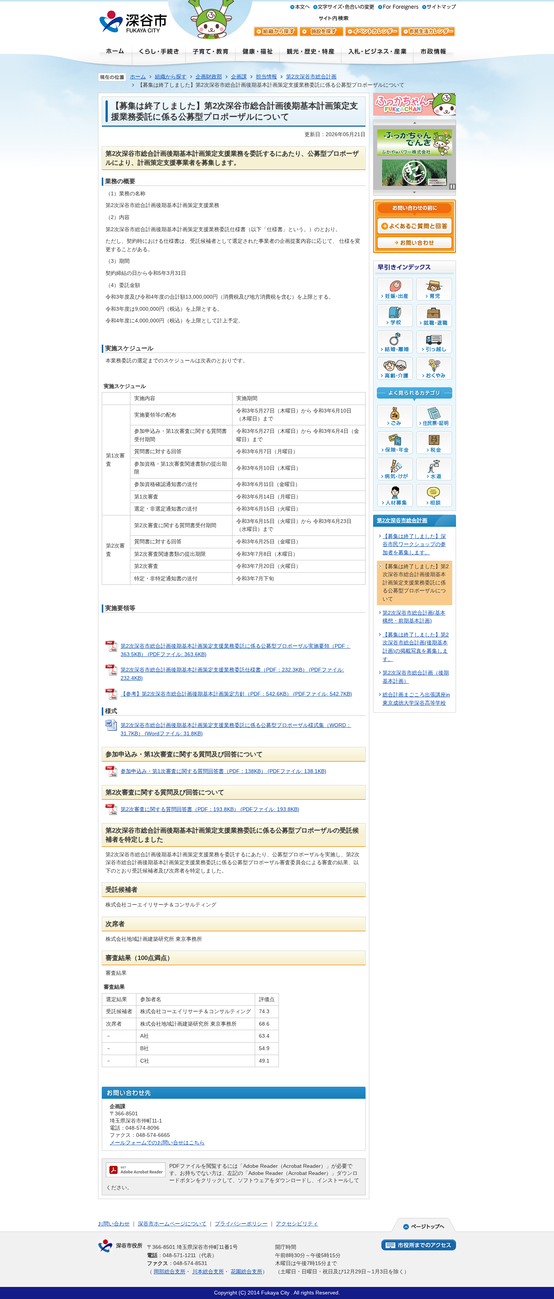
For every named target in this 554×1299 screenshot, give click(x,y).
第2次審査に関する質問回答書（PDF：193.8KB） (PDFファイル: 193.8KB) (210, 809)
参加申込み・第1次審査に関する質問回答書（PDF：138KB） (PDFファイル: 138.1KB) (223, 771)
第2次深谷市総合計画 (311, 77)
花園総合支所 (246, 1271)
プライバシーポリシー (241, 1224)
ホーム (138, 77)
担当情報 (266, 77)
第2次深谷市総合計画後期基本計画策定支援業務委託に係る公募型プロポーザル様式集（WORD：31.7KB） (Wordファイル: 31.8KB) (236, 729)
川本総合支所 (208, 1271)
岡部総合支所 (169, 1271)
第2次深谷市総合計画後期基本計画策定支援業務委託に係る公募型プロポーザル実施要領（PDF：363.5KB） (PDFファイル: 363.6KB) (235, 650)
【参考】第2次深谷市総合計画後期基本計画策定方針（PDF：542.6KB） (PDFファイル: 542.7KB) (236, 694)
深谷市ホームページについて (172, 1224)
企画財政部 (209, 77)
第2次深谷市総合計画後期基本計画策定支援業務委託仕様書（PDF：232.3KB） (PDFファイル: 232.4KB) (232, 674)
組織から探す (171, 77)
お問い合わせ (114, 1224)
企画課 (239, 77)
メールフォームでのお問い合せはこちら (157, 1143)
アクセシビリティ (297, 1224)
